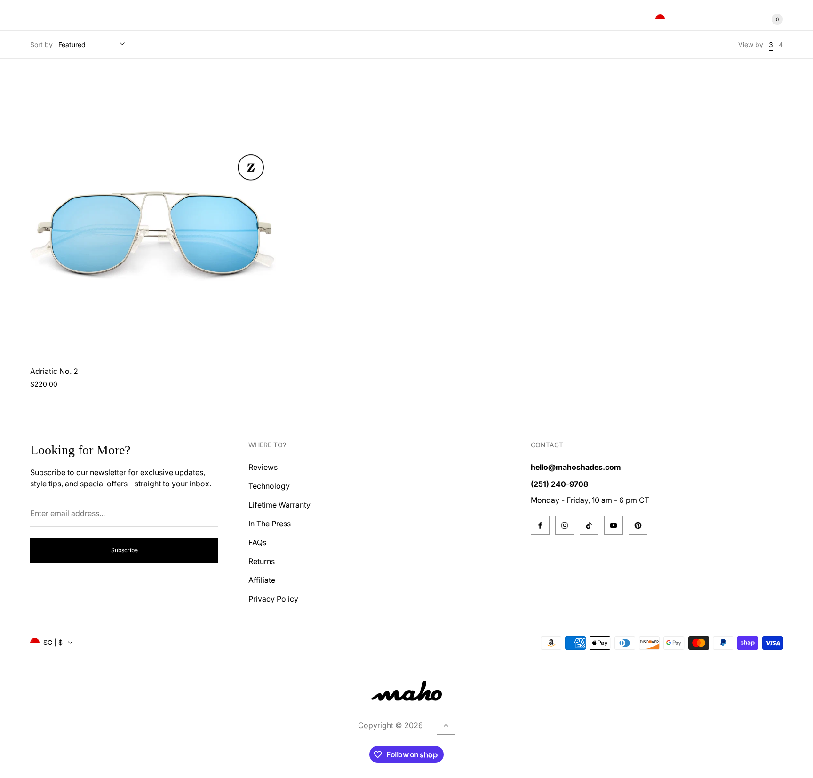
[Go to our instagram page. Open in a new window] (564, 525)
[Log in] (741, 19)
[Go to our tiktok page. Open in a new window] (589, 525)
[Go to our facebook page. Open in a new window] (540, 525)
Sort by (41, 44)
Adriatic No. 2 (54, 371)
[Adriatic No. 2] (153, 216)
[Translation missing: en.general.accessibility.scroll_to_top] (446, 725)
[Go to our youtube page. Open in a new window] (613, 525)
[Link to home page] (406, 691)
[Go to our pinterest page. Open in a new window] (638, 525)
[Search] (719, 19)
